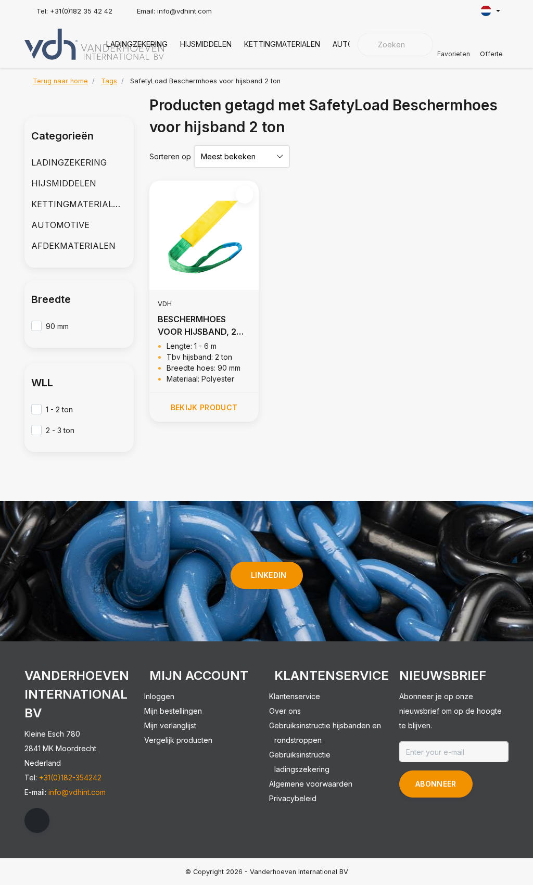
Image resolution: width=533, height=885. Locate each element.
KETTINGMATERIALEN (282, 44)
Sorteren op (170, 156)
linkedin (269, 575)
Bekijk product (204, 407)
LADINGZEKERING (137, 44)
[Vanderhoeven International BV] (94, 43)
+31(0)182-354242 (70, 777)
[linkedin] (36, 820)
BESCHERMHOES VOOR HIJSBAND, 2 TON (197, 326)
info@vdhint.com (77, 792)
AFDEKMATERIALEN (73, 246)
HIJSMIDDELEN (206, 44)
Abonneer (435, 783)
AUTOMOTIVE (60, 225)
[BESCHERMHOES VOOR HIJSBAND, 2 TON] (204, 235)
